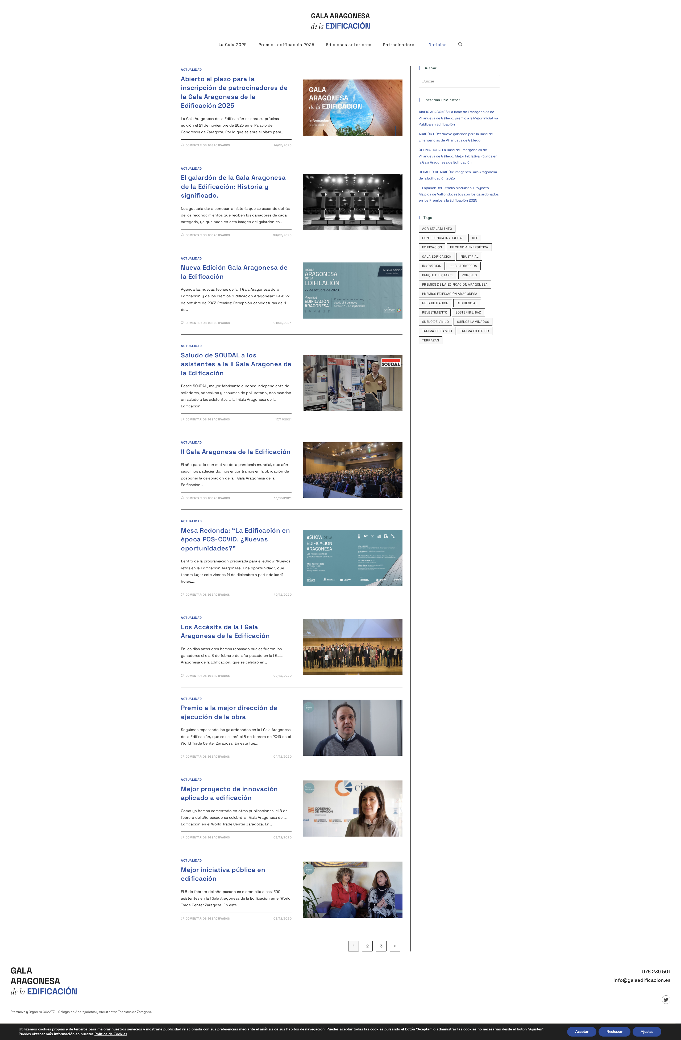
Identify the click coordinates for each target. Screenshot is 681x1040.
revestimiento (434, 312)
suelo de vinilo (435, 322)
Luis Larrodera (463, 266)
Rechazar (614, 1031)
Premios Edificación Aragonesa (449, 294)
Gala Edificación (436, 256)
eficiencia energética (469, 247)
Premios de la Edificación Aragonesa (455, 284)
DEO (475, 238)
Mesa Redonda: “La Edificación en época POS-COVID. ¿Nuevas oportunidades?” (235, 539)
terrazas (430, 340)
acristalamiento (437, 229)
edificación (432, 247)
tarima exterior (474, 331)
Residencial (467, 303)
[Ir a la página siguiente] (395, 946)
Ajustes (647, 1031)
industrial (469, 256)
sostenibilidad (468, 312)
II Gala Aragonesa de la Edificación (236, 452)
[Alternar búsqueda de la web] (460, 45)
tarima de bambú (437, 331)
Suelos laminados (473, 322)
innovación (431, 266)
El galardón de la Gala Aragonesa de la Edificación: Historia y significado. (233, 186)
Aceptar (581, 1031)
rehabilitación (435, 303)
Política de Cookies (110, 1034)
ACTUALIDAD (191, 70)
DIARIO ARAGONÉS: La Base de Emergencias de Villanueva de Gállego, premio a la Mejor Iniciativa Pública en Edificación (458, 118)
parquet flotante (438, 275)
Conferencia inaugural (443, 238)
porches (469, 275)
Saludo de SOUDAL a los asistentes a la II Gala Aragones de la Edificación (236, 364)
